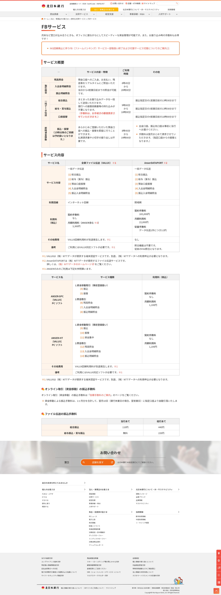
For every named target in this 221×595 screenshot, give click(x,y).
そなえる (45, 500)
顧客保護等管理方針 (94, 565)
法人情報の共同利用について (143, 572)
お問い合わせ (118, 3)
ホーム (46, 19)
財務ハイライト (94, 526)
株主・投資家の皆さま (98, 512)
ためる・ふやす (47, 494)
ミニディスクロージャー (97, 538)
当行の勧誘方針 (47, 558)
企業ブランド (141, 497)
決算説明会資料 (94, 542)
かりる (44, 497)
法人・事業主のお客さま (104, 9)
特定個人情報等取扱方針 (50, 565)
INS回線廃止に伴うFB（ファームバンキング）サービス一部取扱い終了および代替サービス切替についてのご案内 (108, 48)
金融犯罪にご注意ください (96, 568)
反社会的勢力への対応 (49, 568)
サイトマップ (149, 3)
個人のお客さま (79, 9)
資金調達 (92, 494)
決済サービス (94, 497)
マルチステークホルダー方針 (97, 575)
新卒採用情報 (141, 516)
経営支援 (92, 500)
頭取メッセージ (141, 494)
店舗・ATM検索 (134, 3)
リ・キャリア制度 (142, 523)
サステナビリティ (142, 503)
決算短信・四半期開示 (97, 532)
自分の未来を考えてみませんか (55, 482)
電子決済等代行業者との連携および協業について (59, 572)
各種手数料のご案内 (100, 395)
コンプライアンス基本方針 (51, 561)
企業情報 (139, 500)
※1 (114, 162)
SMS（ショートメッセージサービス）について (104, 572)
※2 (165, 162)
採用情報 (171, 9)
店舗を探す (98, 462)
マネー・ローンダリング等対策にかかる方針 (103, 561)
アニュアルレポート (96, 545)
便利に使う (46, 503)
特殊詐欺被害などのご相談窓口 (144, 568)
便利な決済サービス (78, 19)
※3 (96, 222)
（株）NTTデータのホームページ (75, 264)
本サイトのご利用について (94, 588)
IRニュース (93, 516)
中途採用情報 (141, 519)
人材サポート (94, 506)
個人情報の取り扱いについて (143, 561)
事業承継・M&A (94, 503)
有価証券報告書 (94, 529)
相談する (45, 506)
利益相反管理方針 (139, 565)
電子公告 (92, 519)
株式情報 (92, 523)
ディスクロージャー (96, 535)
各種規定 (136, 558)
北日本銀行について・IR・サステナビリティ (141, 9)
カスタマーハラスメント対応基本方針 (146, 575)
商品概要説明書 (92, 558)
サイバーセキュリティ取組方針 (52, 575)
